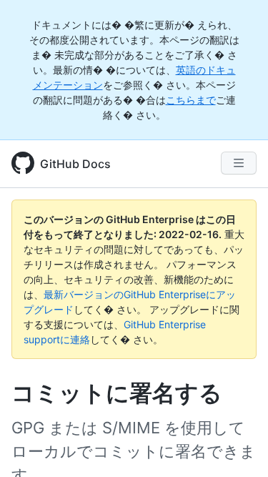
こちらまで (191, 100)
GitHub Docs (75, 164)
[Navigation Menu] (239, 163)
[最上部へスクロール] (236, 445)
